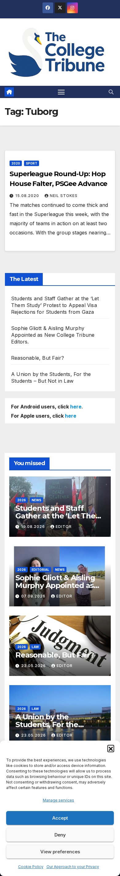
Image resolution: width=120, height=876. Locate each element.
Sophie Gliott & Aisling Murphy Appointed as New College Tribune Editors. (52, 335)
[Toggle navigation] (61, 92)
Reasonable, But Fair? (37, 358)
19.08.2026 (33, 526)
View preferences (60, 852)
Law (35, 647)
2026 (21, 500)
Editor (64, 526)
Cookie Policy (30, 866)
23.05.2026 (34, 665)
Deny (60, 835)
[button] (111, 748)
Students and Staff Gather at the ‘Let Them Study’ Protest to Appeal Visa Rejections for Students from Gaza (55, 305)
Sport (31, 163)
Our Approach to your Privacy (72, 866)
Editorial (40, 569)
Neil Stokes (64, 195)
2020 (15, 163)
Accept (60, 818)
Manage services (58, 800)
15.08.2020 (27, 195)
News (36, 500)
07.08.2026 (34, 596)
